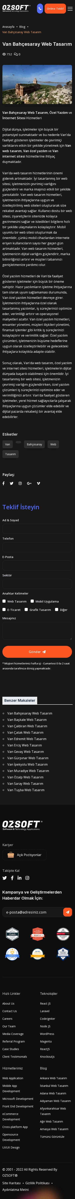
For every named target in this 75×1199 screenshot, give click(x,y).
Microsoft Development (17, 1099)
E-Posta (7, 557)
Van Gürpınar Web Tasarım (27, 758)
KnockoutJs (47, 1056)
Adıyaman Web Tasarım (55, 1101)
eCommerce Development (11, 1116)
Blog (22, 27)
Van (7, 444)
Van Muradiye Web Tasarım (28, 771)
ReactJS (45, 1049)
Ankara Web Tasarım (53, 1078)
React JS (45, 1003)
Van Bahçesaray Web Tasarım (29, 713)
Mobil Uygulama (47, 601)
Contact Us (9, 1011)
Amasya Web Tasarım (54, 1129)
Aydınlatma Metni (15, 1189)
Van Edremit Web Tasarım (26, 739)
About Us (8, 1003)
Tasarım (10, 454)
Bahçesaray (34, 444)
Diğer (63, 610)
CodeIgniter (47, 1019)
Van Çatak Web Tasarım (25, 732)
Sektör (7, 575)
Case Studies (10, 1049)
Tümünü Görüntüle (52, 1137)
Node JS (45, 1026)
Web (53, 444)
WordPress (47, 1034)
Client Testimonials (14, 1056)
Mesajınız (9, 618)
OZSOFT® (10, 1175)
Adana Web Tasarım (53, 1093)
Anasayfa (8, 27)
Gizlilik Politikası (37, 1183)
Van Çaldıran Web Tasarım (27, 726)
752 (9, 54)
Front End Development (17, 1106)
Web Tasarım (17, 601)
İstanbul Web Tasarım (54, 1086)
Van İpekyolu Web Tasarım (27, 764)
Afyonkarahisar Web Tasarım (53, 1111)
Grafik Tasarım (40, 610)
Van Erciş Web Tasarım (24, 745)
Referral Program (13, 1041)
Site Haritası (11, 1183)
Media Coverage (13, 1034)
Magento (46, 1041)
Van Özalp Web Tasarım (25, 777)
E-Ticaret (14, 610)
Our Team (9, 1026)
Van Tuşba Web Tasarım (25, 790)
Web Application (12, 1078)
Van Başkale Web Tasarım (27, 719)
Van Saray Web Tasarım (25, 783)
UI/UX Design (11, 1147)
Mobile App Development (11, 1088)
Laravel (44, 1011)
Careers (7, 1019)
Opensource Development (11, 1137)
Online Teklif (55, 8)
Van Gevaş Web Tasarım (25, 751)
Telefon (8, 538)
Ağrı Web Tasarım (51, 1121)
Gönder (35, 652)
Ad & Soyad (10, 520)
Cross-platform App (15, 1127)
